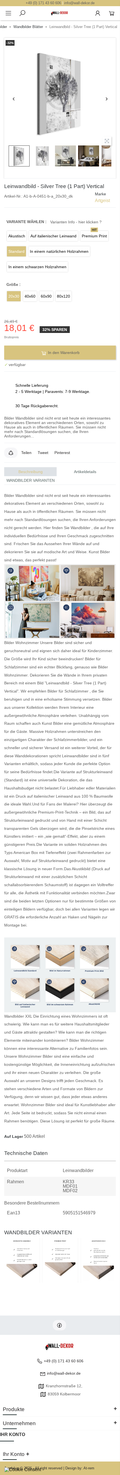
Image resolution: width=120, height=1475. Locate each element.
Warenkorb (111, 13)
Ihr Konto (12, 1434)
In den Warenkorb (63, 352)
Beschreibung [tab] (30, 471)
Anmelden (97, 13)
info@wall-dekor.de (79, 3)
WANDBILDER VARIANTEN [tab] (30, 480)
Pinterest (62, 452)
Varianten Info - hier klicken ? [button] (76, 222)
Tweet (43, 452)
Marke (100, 194)
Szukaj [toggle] (22, 13)
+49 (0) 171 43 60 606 (43, 3)
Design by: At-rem (79, 1468)
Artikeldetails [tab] (85, 471)
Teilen (26, 452)
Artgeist (102, 200)
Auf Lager (13, 1136)
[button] (11, 453)
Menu (8, 13)
